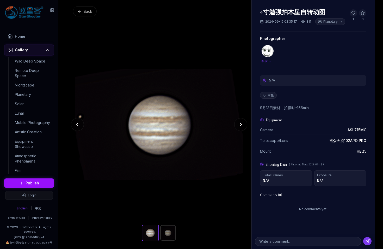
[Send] (367, 241)
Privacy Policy (42, 218)
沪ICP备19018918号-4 (29, 237)
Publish (32, 183)
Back (88, 11)
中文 (38, 208)
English (22, 208)
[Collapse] (52, 10)
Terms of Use (15, 218)
